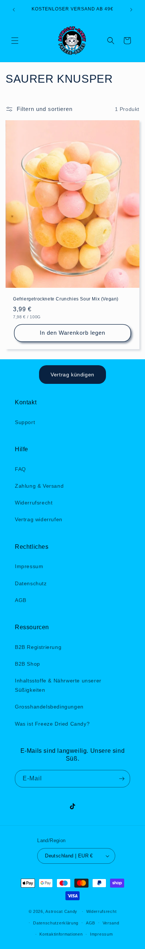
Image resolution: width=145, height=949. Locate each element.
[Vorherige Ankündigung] (14, 9)
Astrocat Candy (61, 911)
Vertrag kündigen (72, 375)
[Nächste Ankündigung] (131, 9)
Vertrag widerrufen (38, 519)
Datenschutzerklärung (55, 923)
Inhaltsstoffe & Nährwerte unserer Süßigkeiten (58, 685)
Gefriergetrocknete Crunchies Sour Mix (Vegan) (66, 299)
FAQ (20, 469)
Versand (111, 923)
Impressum (29, 566)
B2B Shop (27, 664)
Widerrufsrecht (33, 503)
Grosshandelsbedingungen (49, 707)
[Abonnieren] (121, 778)
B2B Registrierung (38, 647)
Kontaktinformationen (61, 934)
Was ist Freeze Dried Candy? (52, 724)
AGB (20, 600)
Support (25, 422)
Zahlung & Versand (39, 486)
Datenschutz (31, 583)
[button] (15, 40)
